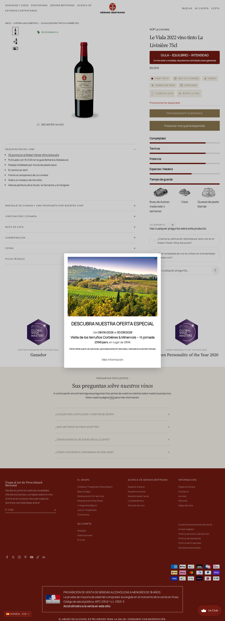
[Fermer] (155, 258)
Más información (112, 359)
